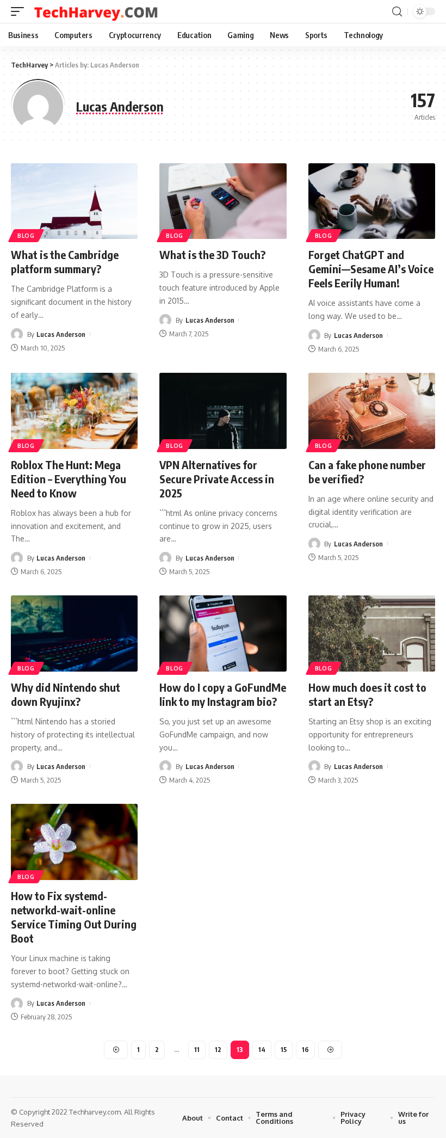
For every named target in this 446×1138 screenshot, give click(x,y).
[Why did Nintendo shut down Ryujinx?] (74, 633)
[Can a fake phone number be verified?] (371, 411)
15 (284, 1049)
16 (305, 1049)
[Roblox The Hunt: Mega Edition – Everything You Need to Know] (74, 411)
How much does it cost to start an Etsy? (367, 694)
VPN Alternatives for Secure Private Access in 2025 (216, 479)
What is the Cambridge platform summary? (65, 261)
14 (261, 1049)
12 (218, 1049)
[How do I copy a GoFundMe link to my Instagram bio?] (222, 633)
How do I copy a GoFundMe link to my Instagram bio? (222, 694)
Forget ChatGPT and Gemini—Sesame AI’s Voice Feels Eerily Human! (370, 269)
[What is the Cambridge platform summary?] (74, 201)
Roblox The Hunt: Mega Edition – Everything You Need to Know (68, 479)
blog (26, 235)
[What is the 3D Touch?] (222, 201)
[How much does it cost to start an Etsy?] (371, 633)
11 (197, 1049)
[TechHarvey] (97, 12)
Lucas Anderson (60, 334)
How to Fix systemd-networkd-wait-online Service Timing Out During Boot (74, 917)
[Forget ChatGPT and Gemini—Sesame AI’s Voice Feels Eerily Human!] (371, 201)
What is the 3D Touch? (212, 254)
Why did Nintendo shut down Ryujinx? (65, 694)
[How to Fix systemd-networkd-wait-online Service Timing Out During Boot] (74, 842)
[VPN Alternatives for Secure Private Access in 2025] (222, 411)
